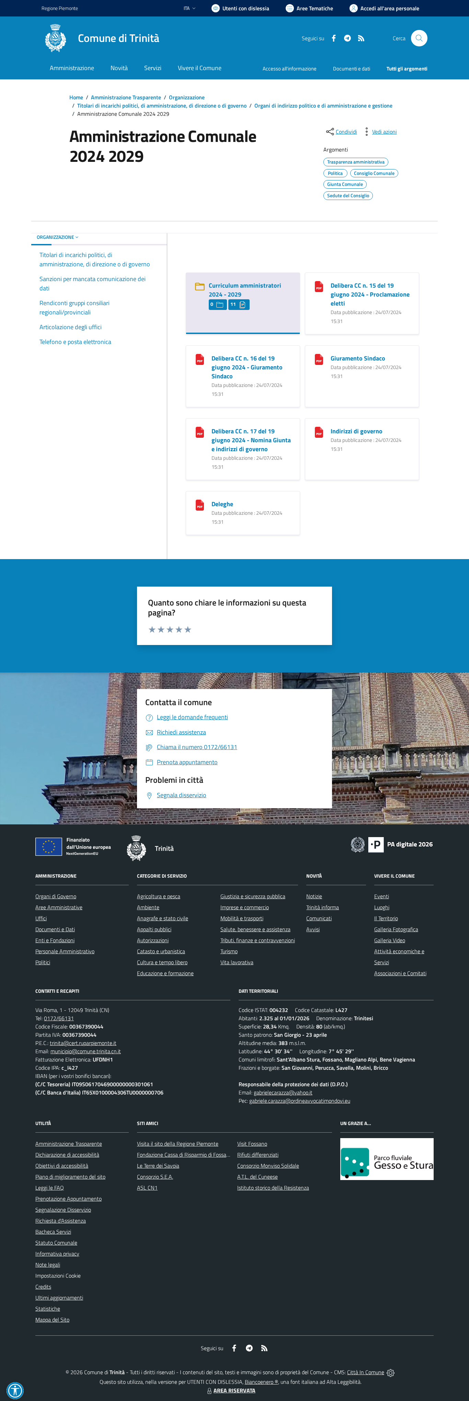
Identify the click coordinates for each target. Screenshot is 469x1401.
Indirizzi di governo (356, 431)
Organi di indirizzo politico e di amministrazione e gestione (323, 105)
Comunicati (319, 918)
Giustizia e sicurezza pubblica (252, 896)
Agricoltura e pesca (158, 896)
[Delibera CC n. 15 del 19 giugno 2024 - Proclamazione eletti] (318, 286)
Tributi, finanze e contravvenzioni (257, 940)
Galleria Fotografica (396, 929)
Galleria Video (389, 940)
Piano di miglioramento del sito (70, 1176)
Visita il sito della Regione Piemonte (177, 1143)
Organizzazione (187, 97)
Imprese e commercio (244, 907)
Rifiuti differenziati (257, 1154)
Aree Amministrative (58, 907)
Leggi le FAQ (49, 1187)
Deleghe (222, 504)
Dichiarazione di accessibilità (67, 1154)
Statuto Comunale (56, 1242)
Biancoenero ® (261, 1382)
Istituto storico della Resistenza (273, 1187)
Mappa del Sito (52, 1319)
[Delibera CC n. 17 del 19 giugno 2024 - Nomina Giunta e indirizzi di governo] (199, 431)
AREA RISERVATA (234, 1390)
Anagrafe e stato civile (162, 918)
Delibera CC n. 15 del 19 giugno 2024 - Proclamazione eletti (370, 294)
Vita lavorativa (236, 962)
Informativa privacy (57, 1253)
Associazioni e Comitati (400, 973)
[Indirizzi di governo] (318, 431)
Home (76, 97)
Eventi (381, 896)
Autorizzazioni (153, 940)
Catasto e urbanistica (161, 951)
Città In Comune (365, 1372)
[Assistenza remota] (390, 1372)
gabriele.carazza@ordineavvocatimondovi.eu (299, 1101)
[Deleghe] (199, 504)
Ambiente (148, 907)
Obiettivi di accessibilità (61, 1165)
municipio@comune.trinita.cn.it (85, 1051)
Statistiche (47, 1308)
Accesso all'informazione (290, 69)
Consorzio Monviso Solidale (268, 1165)
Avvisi (313, 929)
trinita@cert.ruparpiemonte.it (83, 1043)
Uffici (41, 918)
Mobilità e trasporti (241, 918)
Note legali (47, 1264)
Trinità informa (322, 907)
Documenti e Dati (55, 929)
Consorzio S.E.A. (155, 1176)
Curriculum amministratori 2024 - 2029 (245, 290)
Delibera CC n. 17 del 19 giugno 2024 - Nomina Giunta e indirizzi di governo (251, 440)
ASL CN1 (147, 1187)
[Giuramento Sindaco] (318, 359)
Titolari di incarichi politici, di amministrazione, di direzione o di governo (162, 105)
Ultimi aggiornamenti (59, 1297)
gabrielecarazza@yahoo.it (283, 1092)
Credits (43, 1286)
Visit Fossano (252, 1143)
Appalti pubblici (154, 929)
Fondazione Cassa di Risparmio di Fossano (184, 1154)
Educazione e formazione (165, 973)
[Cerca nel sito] (419, 38)
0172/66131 (59, 1018)
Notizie (314, 896)
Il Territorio (386, 918)
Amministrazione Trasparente (126, 97)
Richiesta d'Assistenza (60, 1220)
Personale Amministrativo (64, 951)
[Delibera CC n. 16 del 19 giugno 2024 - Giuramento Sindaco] (199, 359)
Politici (42, 962)
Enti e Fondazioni (55, 940)
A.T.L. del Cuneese (257, 1176)
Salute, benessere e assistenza (255, 929)
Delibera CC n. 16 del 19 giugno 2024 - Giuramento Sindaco (247, 367)
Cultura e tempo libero (162, 962)
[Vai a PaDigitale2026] (392, 844)
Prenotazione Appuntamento (68, 1198)
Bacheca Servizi (53, 1231)
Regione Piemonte (60, 8)
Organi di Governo (55, 896)
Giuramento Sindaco (358, 358)
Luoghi (381, 907)
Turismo (229, 951)
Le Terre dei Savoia (158, 1165)
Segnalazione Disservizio (63, 1209)
